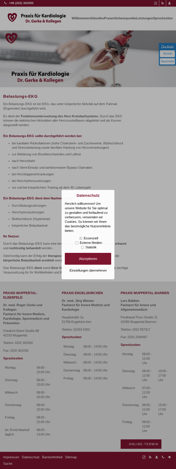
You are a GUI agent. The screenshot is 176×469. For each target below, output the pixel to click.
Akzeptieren (88, 259)
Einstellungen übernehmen (88, 270)
